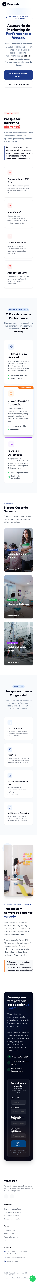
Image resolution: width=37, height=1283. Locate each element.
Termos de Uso (10, 1278)
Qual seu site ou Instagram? (17, 1118)
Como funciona (9, 1230)
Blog (5, 1240)
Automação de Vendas (12, 1215)
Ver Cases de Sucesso (19, 84)
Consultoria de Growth (12, 1219)
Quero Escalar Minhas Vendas (17, 75)
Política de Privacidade (24, 1278)
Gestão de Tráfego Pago (12, 1209)
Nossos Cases (9, 1234)
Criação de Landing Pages (12, 1212)
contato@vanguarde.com (16, 1257)
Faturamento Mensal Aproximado (16, 1130)
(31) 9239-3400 (12, 1261)
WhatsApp (15, 1107)
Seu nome (15, 1098)
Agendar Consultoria (11, 1237)
